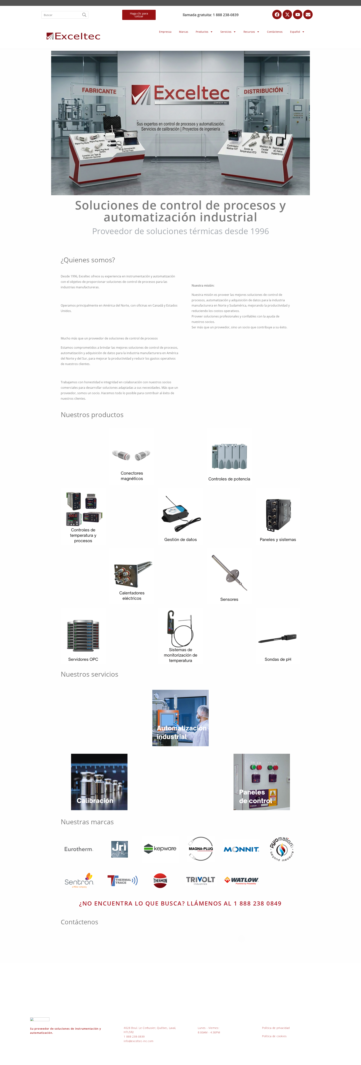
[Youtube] (297, 14)
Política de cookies (274, 1036)
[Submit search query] (84, 15)
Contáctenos (275, 31)
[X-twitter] (287, 14)
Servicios (225, 31)
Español (295, 31)
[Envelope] (308, 14)
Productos (202, 31)
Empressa (165, 31)
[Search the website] (64, 14)
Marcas (183, 31)
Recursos (249, 31)
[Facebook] (277, 14)
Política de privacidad (276, 1028)
